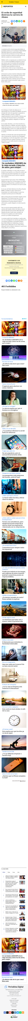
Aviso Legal (14, 998)
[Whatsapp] (19, 21)
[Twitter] (14, 21)
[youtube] (10, 1012)
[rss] (23, 1012)
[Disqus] (14, 803)
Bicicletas (6, 250)
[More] (12, 24)
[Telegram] (22, 21)
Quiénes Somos (14, 1005)
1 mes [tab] (13, 872)
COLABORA (14, 272)
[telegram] (18, 1012)
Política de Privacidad (14, 1000)
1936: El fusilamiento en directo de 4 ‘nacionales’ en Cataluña (11, 924)
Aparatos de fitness (8, 248)
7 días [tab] (8, 872)
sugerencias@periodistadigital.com (14, 995)
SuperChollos (19, 246)
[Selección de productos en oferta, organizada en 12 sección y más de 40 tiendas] (14, 232)
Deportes (8, 6)
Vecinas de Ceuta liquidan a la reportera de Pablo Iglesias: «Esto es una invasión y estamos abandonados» (11, 907)
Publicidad (14, 1003)
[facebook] (5, 1012)
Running (10, 252)
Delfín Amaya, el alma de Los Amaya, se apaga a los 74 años (11, 912)
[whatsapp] (20, 1012)
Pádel (5, 252)
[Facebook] (12, 21)
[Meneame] (24, 21)
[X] (7, 1012)
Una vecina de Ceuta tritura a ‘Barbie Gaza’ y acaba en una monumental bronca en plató (11, 890)
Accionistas (14, 1006)
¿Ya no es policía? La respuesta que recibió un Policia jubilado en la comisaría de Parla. (10, 901)
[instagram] (15, 1012)
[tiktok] (12, 1012)
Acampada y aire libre (8, 246)
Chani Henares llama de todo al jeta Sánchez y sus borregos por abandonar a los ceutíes (12, 896)
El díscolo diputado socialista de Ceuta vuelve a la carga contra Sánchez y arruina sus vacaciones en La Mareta (11, 930)
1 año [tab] (18, 872)
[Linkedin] (17, 21)
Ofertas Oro (19, 248)
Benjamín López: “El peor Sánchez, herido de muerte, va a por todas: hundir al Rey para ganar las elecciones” (12, 919)
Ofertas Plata (19, 250)
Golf (11, 250)
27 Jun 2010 (3, 22)
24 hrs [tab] (4, 872)
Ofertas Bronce (19, 252)
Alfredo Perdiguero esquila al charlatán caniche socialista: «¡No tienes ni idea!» (11, 877)
